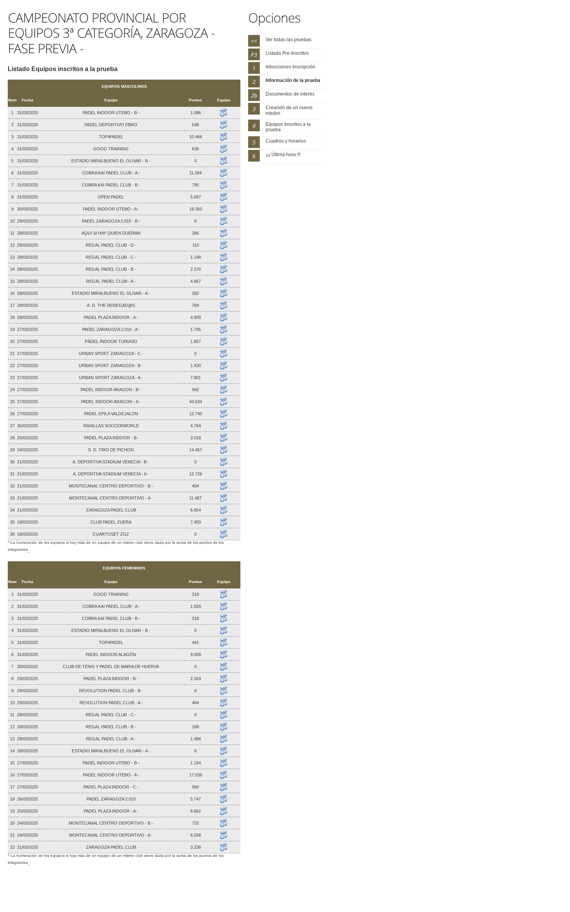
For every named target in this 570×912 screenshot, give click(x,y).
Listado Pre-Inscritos (287, 53)
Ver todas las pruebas (288, 39)
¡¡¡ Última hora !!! (283, 154)
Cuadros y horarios (286, 141)
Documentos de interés (290, 94)
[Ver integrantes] (223, 110)
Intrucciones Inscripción (290, 67)
